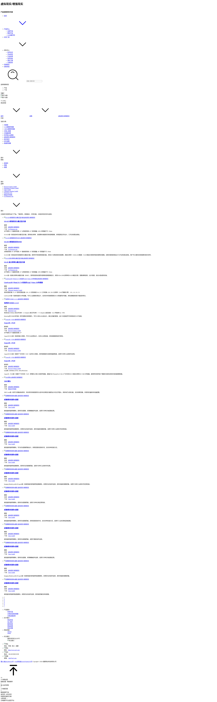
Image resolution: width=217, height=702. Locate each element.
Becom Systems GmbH (10, 186)
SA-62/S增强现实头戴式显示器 (15, 221)
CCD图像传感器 (9, 127)
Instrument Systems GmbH (11, 188)
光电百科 (10, 62)
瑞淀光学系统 (8, 194)
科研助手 (6, 64)
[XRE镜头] (13, 377)
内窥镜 (6, 125)
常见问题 (10, 628)
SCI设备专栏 (11, 35)
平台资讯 (10, 54)
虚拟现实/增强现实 (64, 116)
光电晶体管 (7, 133)
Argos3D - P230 (9, 343)
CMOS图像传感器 (9, 129)
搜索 (2, 93)
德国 (5, 165)
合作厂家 (6, 37)
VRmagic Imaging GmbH (11, 191)
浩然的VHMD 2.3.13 (11, 303)
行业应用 (10, 56)
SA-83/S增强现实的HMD (13, 242)
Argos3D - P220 (9, 323)
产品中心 (7, 29)
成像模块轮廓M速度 (11, 399)
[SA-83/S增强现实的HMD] (18, 238)
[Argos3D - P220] (15, 319)
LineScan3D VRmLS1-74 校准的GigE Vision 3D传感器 (23, 282)
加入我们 (10, 622)
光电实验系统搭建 (12, 613)
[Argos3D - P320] (15, 357)
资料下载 (10, 60)
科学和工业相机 (9, 135)
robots (9, 633)
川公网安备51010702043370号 (23, 661)
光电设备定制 (11, 616)
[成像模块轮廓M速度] (16, 395)
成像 (30, 116)
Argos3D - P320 (9, 361)
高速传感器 (7, 143)
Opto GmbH (7, 189)
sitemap (9, 631)
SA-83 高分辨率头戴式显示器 (14, 262)
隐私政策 (10, 626)
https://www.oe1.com (14, 650)
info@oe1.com (12, 658)
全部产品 (10, 31)
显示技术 (6, 139)
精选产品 (10, 33)
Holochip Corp (8, 193)
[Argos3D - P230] (15, 339)
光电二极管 (7, 131)
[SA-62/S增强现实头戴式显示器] (19, 217)
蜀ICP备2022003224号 (7, 661)
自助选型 (6, 66)
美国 (5, 167)
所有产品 (10, 611)
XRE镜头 (7, 381)
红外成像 (6, 141)
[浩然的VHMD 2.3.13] (16, 299)
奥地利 (6, 163)
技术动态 (10, 58)
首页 (5, 16)
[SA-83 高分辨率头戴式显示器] (19, 258)
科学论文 (10, 52)
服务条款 (10, 624)
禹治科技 (10, 620)
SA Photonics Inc (8, 196)
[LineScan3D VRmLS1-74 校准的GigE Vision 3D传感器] (26, 279)
